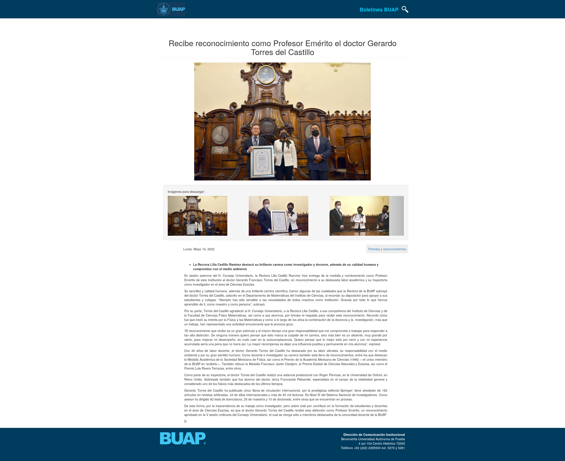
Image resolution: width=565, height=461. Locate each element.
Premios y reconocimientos (387, 249)
